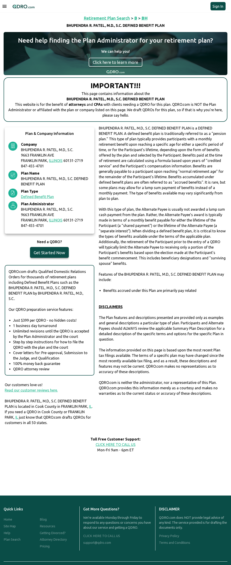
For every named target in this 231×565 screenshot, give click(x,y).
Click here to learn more (115, 62)
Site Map (10, 526)
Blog (43, 519)
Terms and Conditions (174, 542)
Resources (47, 526)
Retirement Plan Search (107, 18)
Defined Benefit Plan (37, 197)
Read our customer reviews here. (31, 390)
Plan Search (12, 539)
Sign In (218, 6)
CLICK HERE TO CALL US (116, 445)
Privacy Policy (169, 536)
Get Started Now (49, 252)
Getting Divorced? (53, 533)
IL (90, 406)
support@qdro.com (97, 542)
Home (8, 519)
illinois (55, 161)
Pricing (45, 546)
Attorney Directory (53, 539)
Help (7, 533)
